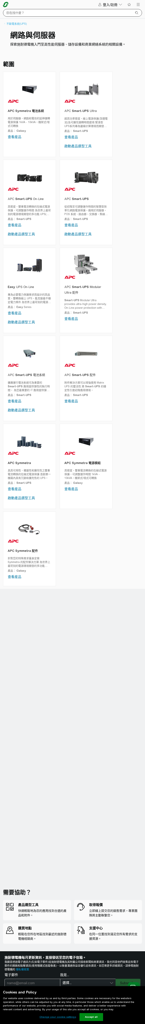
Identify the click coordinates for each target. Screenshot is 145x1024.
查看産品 (14, 137)
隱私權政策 (22, 969)
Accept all (91, 1017)
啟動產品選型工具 (78, 146)
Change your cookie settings (57, 1017)
